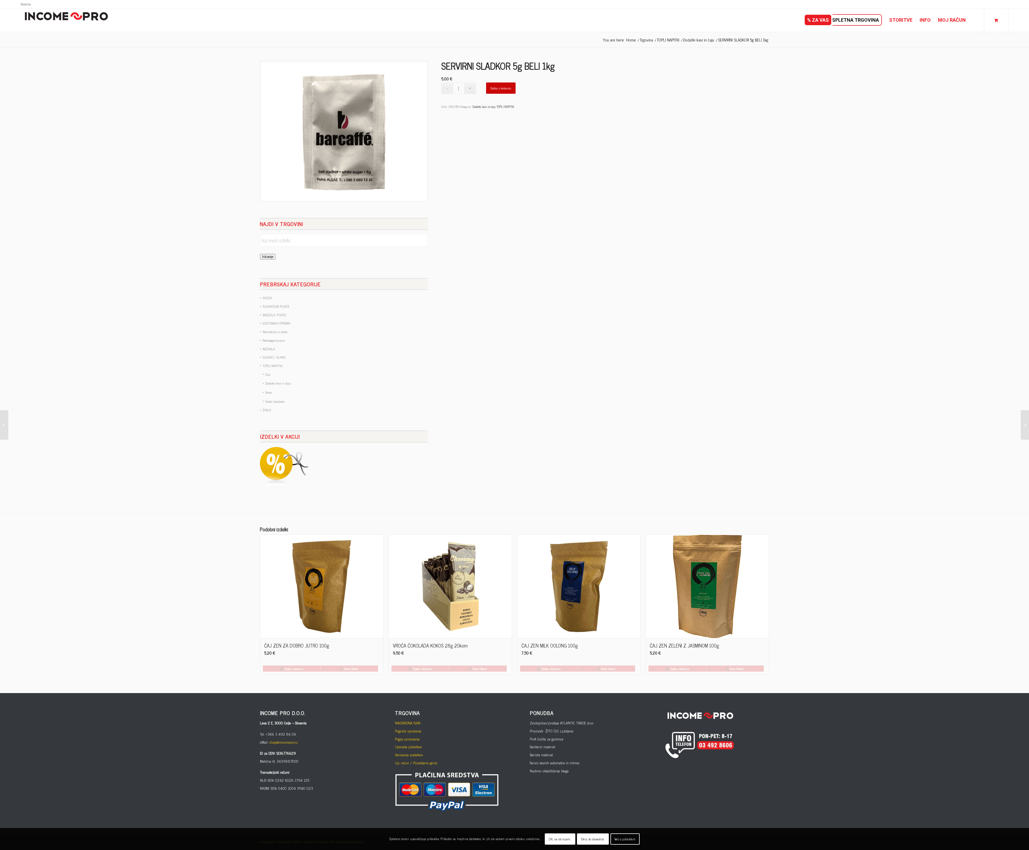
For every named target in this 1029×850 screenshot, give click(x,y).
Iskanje (267, 257)
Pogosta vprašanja (408, 731)
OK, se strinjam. (560, 839)
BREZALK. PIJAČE (274, 315)
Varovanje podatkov (409, 754)
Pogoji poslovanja (407, 739)
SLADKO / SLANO (274, 357)
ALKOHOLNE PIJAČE (276, 306)
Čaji (267, 374)
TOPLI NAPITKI (273, 365)
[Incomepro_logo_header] (66, 20)
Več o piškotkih (625, 839)
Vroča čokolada (274, 401)
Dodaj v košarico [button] (293, 668)
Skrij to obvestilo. (593, 839)
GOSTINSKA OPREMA (276, 323)
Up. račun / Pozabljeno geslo (416, 762)
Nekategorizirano (274, 340)
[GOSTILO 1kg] (1025, 425)
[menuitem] (26, 4)
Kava (268, 392)
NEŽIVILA (269, 349)
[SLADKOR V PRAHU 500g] (4, 425)
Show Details (350, 668)
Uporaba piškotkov (408, 746)
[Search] (974, 20)
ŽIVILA (267, 410)
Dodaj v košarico (500, 88)
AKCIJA (267, 297)
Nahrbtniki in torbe (275, 331)
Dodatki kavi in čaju (278, 383)
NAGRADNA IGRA (407, 723)
